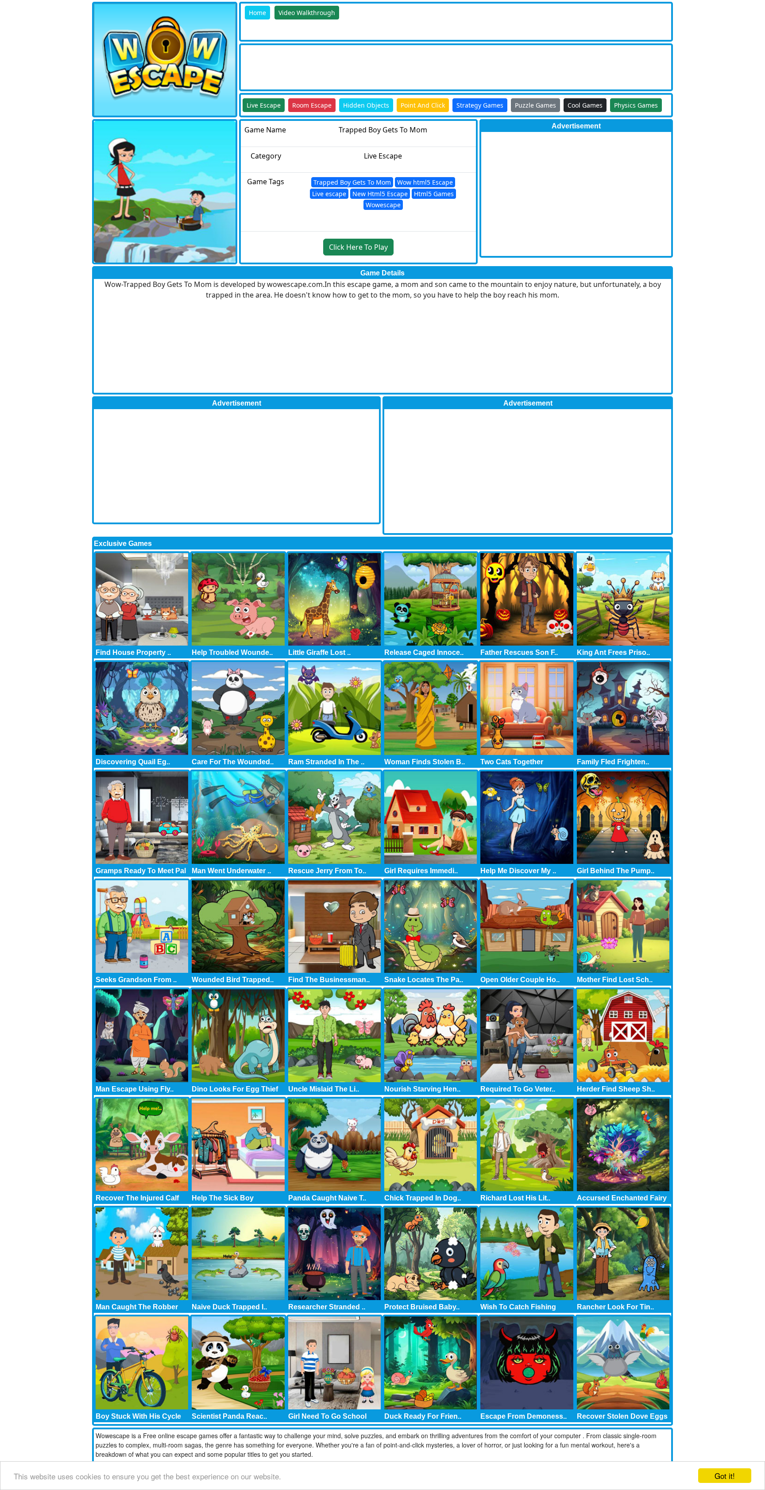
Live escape (329, 194)
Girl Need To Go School (327, 1416)
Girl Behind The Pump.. (615, 871)
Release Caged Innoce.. (424, 652)
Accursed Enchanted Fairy (622, 1198)
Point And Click (423, 105)
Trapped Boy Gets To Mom (352, 182)
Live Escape (264, 105)
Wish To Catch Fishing (518, 1307)
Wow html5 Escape (425, 182)
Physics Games (636, 105)
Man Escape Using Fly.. (135, 1089)
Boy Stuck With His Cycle (138, 1416)
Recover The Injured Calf (137, 1198)
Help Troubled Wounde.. (232, 652)
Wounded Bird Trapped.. (233, 979)
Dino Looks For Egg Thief (235, 1089)
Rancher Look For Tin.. (615, 1307)
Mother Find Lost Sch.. (615, 979)
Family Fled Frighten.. (613, 762)
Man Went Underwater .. (231, 871)
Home (257, 12)
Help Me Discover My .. (518, 871)
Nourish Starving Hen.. (422, 1089)
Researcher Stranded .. (326, 1307)
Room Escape (312, 105)
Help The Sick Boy (223, 1198)
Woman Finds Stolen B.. (424, 762)
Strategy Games (479, 105)
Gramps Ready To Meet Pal (141, 871)
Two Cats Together (511, 762)
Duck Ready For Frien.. (422, 1416)
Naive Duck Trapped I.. (229, 1307)
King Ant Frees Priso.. (613, 652)
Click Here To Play (358, 247)
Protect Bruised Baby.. (422, 1307)
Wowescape (383, 205)
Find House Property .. (133, 652)
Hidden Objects (366, 105)
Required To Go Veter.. (517, 1089)
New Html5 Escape (380, 194)
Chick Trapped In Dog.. (422, 1198)
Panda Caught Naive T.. (327, 1198)
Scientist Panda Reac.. (229, 1416)
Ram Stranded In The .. (326, 762)
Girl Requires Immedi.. (421, 871)
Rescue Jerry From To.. (327, 871)
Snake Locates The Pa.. (423, 979)
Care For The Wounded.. (233, 762)
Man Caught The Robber (137, 1307)
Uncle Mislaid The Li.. (323, 1089)
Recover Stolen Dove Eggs (622, 1416)
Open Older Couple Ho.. (520, 979)
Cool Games (585, 105)
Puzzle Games (535, 105)
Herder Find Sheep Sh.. (616, 1089)
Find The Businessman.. (329, 979)
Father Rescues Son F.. (519, 652)
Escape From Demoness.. (523, 1416)
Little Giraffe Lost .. (319, 652)
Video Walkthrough (306, 12)
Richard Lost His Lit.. (515, 1198)
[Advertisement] (402, 65)
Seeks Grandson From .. (136, 979)
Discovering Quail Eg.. (133, 762)
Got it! (725, 1475)
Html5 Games (434, 194)
